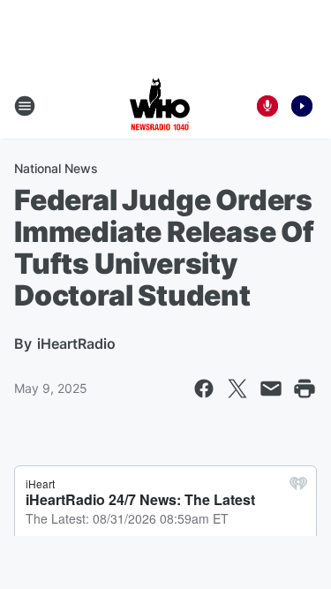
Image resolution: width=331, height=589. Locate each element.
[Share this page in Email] (271, 388)
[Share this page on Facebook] (204, 388)
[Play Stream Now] (301, 106)
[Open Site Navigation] (24, 106)
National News (56, 168)
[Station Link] (160, 106)
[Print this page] (304, 388)
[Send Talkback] (267, 106)
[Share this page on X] (237, 388)
